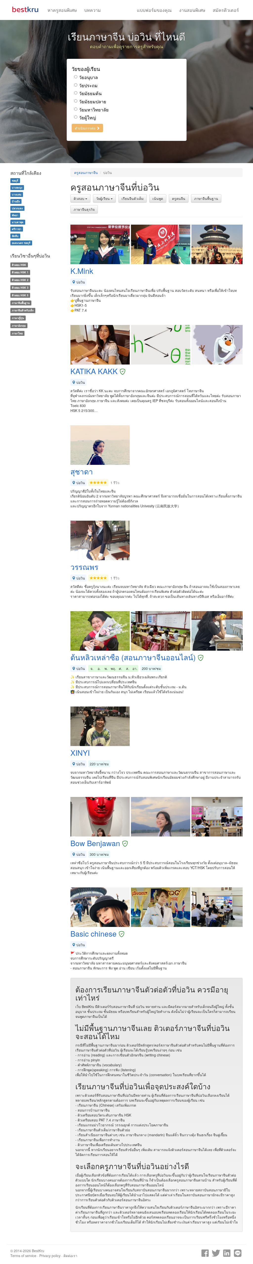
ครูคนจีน (178, 198)
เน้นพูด (157, 198)
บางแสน (16, 194)
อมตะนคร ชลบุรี (21, 243)
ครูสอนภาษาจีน (86, 172)
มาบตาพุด (17, 222)
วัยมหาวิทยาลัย (94, 110)
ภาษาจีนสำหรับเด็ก (23, 310)
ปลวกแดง (17, 208)
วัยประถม (88, 85)
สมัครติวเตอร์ (226, 10)
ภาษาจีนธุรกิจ (84, 209)
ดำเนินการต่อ (85, 128)
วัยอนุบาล (88, 77)
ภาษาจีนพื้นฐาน (206, 198)
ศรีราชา (16, 229)
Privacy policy (50, 1255)
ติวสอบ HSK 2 (20, 280)
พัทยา (15, 215)
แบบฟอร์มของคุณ (154, 10)
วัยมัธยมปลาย (92, 101)
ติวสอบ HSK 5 (20, 295)
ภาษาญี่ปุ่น (18, 318)
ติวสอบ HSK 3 (20, 287)
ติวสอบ (79, 198)
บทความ (92, 10)
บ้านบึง (16, 201)
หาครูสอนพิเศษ (62, 10)
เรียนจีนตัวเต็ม (133, 198)
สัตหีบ (15, 236)
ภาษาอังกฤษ (19, 325)
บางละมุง (17, 187)
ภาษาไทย (17, 333)
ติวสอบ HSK (19, 265)
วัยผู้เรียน (103, 198)
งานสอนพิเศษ (192, 10)
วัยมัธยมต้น (90, 93)
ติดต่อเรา (70, 1255)
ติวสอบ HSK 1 (20, 272)
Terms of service (23, 1255)
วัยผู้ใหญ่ (87, 117)
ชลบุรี (15, 180)
